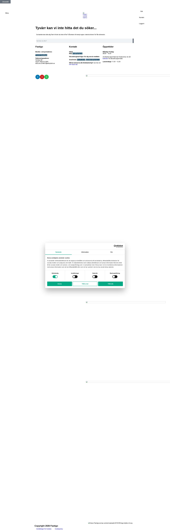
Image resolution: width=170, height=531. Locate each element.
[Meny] (3, 14)
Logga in (141, 23)
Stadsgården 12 (40, 53)
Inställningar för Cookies (43, 529)
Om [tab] (111, 252)
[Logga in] (141, 20)
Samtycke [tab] (58, 252)
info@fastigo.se (77, 53)
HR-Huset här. (73, 64)
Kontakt (141, 17)
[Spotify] (46, 77)
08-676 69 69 (81, 60)
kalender (105, 58)
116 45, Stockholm (41, 55)
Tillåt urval (85, 283)
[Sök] (141, 8)
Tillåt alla (110, 283)
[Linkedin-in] (37, 77)
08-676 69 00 (77, 52)
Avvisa (60, 283)
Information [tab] (85, 252)
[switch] (75, 276)
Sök (141, 11)
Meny (7, 13)
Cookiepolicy (59, 529)
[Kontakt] (141, 14)
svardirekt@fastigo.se (93, 60)
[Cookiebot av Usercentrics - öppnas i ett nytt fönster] (115, 246)
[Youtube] (42, 77)
